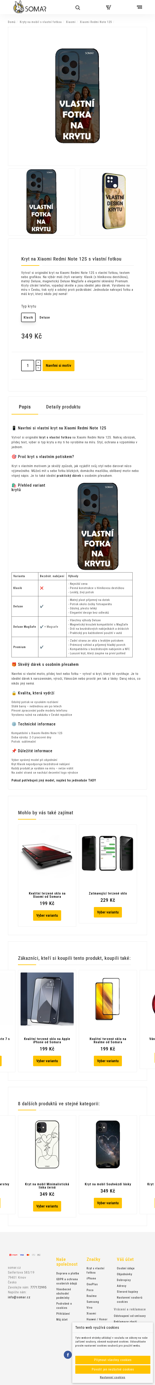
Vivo (90, 1307)
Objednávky (124, 1274)
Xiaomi (91, 1313)
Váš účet (125, 1259)
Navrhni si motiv (58, 365)
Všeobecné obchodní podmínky (63, 1293)
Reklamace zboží (125, 1321)
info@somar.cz (19, 1297)
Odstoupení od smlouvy (130, 1315)
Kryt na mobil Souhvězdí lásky (108, 1184)
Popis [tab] (25, 407)
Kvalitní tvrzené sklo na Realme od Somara (108, 1040)
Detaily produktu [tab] (63, 407)
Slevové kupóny (127, 1291)
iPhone (91, 1278)
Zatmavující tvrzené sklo (108, 893)
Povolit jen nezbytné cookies (113, 1369)
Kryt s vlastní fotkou (96, 1270)
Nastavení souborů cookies (129, 1299)
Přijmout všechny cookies (113, 1360)
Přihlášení (63, 1313)
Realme (92, 1296)
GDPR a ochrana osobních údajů (67, 1281)
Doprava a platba (67, 1273)
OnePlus (92, 1284)
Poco (90, 1290)
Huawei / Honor (97, 1319)
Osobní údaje (126, 1268)
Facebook (68, 1355)
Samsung (93, 1301)
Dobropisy (124, 1280)
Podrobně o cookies (64, 1305)
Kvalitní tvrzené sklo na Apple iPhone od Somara (47, 1040)
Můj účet (62, 1319)
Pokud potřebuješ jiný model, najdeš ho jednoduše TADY (54, 780)
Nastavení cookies (112, 1377)
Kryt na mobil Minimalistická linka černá (47, 1186)
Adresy (121, 1285)
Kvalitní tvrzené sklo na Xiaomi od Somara (47, 895)
